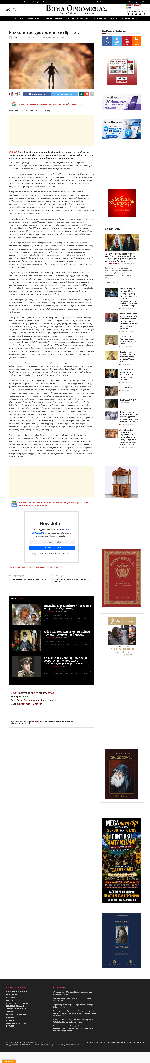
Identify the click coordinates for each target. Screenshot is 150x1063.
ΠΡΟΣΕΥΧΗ (90, 18)
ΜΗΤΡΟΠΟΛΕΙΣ (77, 18)
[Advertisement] (51, 130)
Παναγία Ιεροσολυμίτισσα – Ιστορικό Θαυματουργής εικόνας (67, 607)
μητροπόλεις (49, 693)
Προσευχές (10, 1017)
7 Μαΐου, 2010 (124, 403)
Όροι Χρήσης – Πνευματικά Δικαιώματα (45, 2)
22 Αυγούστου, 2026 (126, 308)
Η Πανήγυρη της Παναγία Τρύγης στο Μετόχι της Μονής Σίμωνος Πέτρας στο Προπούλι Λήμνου (128, 417)
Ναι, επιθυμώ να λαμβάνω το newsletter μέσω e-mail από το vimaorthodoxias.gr (49, 554)
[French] (135, 5)
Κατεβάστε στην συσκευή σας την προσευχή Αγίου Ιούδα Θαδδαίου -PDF (127, 357)
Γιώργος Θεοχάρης (113, 264)
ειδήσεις (35, 722)
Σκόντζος (50, 567)
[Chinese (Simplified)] (129, 5)
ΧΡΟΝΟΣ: (13, 152)
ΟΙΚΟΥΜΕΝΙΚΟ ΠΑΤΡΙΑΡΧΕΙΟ (16, 992)
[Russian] (137, 5)
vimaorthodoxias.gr (17, 1042)
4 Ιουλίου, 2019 (125, 364)
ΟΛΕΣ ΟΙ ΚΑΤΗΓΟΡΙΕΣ (127, 18)
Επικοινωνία (28, 2)
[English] (132, 5)
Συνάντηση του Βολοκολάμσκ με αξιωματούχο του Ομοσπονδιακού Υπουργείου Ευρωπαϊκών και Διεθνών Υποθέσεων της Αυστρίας (73, 1028)
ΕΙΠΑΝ (45, 38)
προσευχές (24, 704)
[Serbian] (140, 5)
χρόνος (58, 567)
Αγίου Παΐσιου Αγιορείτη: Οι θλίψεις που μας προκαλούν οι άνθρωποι (67, 633)
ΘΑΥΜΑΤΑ (10, 1020)
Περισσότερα (111, 282)
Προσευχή (37, 704)
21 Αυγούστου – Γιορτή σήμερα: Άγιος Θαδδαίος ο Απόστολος (127, 340)
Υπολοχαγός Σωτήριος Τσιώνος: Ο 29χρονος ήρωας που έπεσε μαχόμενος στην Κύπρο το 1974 (65, 660)
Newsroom (20, 38)
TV (89, 2)
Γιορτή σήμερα (31, 700)
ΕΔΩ (27, 696)
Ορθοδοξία (16, 693)
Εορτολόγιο (16, 700)
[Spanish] (127, 8)
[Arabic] (127, 5)
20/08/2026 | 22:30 (61, 638)
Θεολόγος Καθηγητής (18, 567)
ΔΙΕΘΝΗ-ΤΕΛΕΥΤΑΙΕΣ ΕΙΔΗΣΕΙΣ (17, 1003)
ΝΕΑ (33, 693)
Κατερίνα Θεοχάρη (53, 667)
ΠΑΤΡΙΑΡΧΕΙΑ (47, 18)
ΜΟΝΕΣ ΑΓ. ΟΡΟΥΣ (32, 18)
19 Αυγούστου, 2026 (126, 331)
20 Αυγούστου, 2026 (126, 382)
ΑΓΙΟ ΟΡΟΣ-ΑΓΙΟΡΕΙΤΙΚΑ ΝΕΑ (17, 1009)
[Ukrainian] (129, 8)
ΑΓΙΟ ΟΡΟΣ (19, 18)
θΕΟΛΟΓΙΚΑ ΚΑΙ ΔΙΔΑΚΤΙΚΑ (57, 38)
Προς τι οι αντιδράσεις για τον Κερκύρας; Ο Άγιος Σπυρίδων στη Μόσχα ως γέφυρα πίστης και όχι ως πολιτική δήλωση (121, 257)
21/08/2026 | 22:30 (61, 612)
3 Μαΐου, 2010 (124, 390)
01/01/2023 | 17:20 (33, 38)
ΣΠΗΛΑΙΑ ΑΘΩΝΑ (127, 400)
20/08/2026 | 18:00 (66, 667)
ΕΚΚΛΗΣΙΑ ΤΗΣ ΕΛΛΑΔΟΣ (15, 1006)
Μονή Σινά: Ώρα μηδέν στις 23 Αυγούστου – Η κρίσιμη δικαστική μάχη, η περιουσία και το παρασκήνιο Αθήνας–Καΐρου (128, 437)
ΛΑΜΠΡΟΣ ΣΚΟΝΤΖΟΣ (36, 567)
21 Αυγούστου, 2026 (128, 264)
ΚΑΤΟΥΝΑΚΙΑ (125, 387)
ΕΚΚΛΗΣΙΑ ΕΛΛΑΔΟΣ (62, 18)
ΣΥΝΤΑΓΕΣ (10, 1026)
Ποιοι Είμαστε (18, 2)
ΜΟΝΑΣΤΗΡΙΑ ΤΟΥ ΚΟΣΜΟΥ (107, 18)
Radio (99, 2)
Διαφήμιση (9, 2)
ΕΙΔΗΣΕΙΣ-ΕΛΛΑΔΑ (13, 1000)
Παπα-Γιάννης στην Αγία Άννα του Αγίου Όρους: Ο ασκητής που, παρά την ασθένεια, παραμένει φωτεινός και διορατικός (129, 321)
